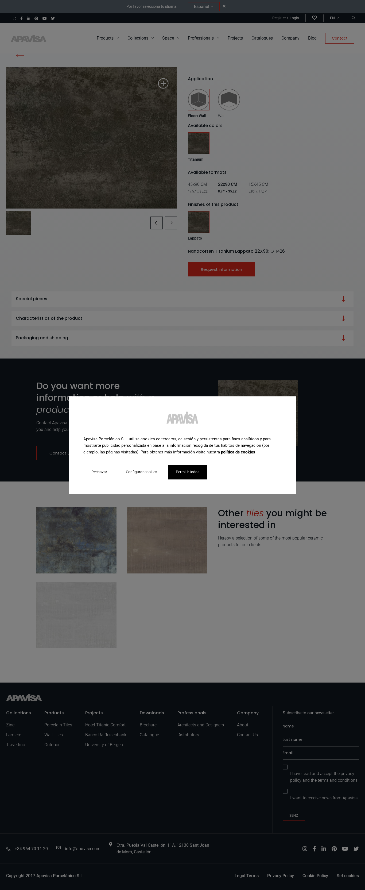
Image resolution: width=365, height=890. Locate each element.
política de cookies (238, 452)
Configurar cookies (141, 472)
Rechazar (99, 472)
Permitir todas (187, 472)
